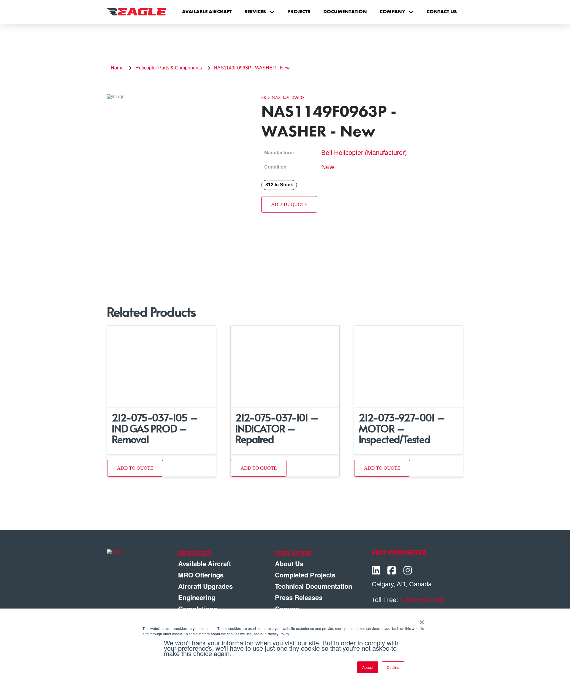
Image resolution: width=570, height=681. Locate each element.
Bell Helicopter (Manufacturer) (364, 152)
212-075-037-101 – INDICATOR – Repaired (277, 428)
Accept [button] (367, 667)
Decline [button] (393, 667)
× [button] (421, 620)
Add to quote (289, 204)
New (327, 167)
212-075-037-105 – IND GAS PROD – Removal (155, 428)
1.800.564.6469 (422, 600)
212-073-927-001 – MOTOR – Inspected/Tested (402, 428)
